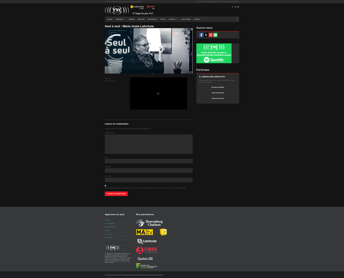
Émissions (119, 19)
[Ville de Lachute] (146, 241)
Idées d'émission (218, 93)
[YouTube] (211, 35)
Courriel (108, 166)
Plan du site (108, 234)
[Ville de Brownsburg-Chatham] (149, 223)
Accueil (110, 19)
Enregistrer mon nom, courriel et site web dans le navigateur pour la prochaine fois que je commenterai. (145, 188)
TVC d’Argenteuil (125, 275)
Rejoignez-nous (218, 98)
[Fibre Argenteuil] (146, 250)
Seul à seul (108, 78)
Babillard (141, 19)
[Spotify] (215, 35)
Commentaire (109, 133)
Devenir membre (110, 223)
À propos (172, 19)
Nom (107, 157)
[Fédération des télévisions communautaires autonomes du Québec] (146, 265)
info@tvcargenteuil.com (211, 1)
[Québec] (145, 258)
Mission (107, 220)
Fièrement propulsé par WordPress (154, 275)
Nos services (152, 19)
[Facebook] (201, 35)
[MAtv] (144, 232)
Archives (107, 230)
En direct (197, 19)
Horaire (131, 19)
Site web (108, 176)
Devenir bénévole (110, 227)
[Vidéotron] (163, 232)
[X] (206, 35)
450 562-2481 (201, 1)
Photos (162, 19)
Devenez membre (218, 87)
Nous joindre (186, 19)
